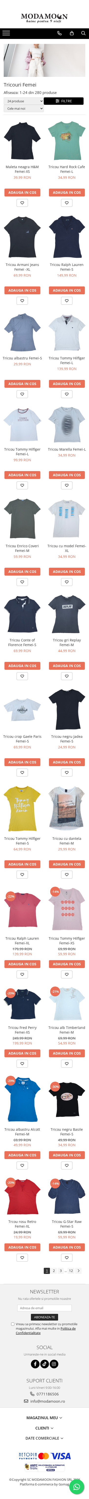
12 (71, 1270)
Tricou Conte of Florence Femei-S (22, 642)
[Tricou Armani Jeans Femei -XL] (22, 237)
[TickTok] (44, 1364)
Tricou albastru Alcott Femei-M (22, 1131)
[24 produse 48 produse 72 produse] (24, 101)
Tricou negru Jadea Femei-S (67, 738)
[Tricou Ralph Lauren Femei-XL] (22, 910)
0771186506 (47, 1394)
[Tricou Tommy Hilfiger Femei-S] (22, 808)
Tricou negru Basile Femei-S (67, 1131)
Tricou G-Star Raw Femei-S (67, 1224)
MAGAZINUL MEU (42, 1417)
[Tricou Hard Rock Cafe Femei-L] (67, 141)
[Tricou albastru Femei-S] (22, 332)
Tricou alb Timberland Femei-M (66, 1030)
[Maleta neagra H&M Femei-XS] (22, 141)
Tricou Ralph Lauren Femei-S (67, 267)
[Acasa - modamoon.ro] (44, 19)
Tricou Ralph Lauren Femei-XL (22, 940)
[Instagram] (54, 1364)
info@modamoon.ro (47, 1401)
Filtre (65, 101)
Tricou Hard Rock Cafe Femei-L (66, 169)
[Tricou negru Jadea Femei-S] (67, 710)
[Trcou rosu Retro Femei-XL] (22, 1197)
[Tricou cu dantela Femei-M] (67, 809)
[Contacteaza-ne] (59, 33)
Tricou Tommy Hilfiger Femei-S (22, 841)
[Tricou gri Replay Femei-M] (67, 614)
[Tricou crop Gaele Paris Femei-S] (22, 709)
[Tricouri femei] (44, 60)
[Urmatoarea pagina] (78, 1271)
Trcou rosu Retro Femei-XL (22, 1224)
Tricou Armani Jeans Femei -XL (22, 267)
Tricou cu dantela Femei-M (66, 841)
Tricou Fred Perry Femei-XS (22, 1030)
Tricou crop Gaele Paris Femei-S (22, 738)
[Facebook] (35, 1364)
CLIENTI (42, 1428)
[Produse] (6, 34)
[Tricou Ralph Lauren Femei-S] (67, 237)
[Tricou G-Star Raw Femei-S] (67, 1197)
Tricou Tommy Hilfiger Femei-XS (67, 940)
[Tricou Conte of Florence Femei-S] (22, 614)
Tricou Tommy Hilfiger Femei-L (67, 360)
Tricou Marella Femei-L (67, 449)
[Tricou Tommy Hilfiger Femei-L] (67, 333)
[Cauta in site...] (83, 33)
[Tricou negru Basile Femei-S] (67, 1100)
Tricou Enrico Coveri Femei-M (22, 548)
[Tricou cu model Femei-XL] (67, 518)
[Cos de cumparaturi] (72, 33)
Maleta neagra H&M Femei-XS (22, 169)
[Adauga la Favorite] (22, 203)
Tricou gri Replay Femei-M (67, 642)
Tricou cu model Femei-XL (66, 548)
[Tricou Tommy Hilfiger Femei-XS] (67, 910)
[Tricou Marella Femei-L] (67, 425)
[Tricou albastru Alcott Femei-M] (22, 1100)
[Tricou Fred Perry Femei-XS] (22, 1004)
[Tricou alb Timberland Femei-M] (67, 1004)
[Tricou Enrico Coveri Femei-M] (22, 519)
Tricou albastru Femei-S (22, 358)
